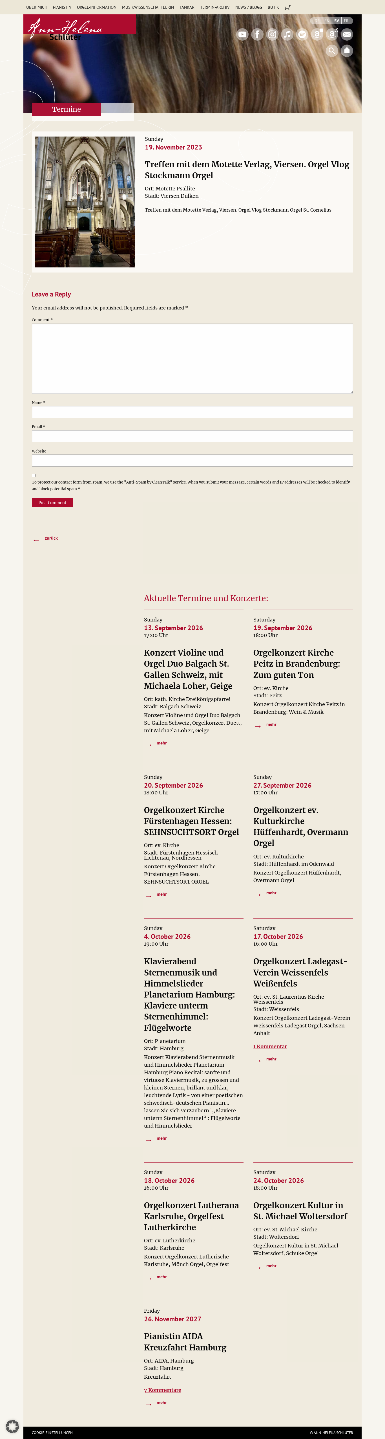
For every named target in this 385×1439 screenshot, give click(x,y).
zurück (45, 538)
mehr (155, 743)
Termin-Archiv (215, 7)
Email (38, 427)
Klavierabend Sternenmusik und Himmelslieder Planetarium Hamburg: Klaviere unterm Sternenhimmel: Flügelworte (189, 994)
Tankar (187, 7)
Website (39, 451)
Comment (42, 320)
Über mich (36, 7)
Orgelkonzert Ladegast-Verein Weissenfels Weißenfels (300, 972)
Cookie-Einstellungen (52, 1432)
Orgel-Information (96, 7)
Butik (273, 7)
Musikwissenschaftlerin (148, 7)
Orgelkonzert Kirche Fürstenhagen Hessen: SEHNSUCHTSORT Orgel (191, 821)
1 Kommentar (270, 1046)
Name (38, 402)
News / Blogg (248, 7)
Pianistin (62, 7)
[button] (12, 1426)
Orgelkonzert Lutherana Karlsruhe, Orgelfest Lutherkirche (191, 1216)
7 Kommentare (162, 1390)
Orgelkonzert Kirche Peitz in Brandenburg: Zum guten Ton (296, 664)
